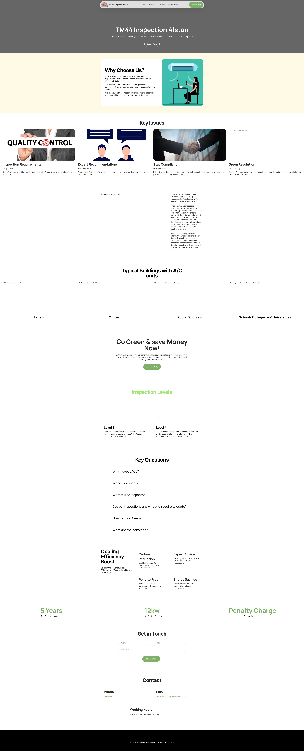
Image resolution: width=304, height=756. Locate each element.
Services (152, 5)
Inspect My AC (152, 367)
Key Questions (173, 5)
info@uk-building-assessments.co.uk (171, 696)
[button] (152, 471)
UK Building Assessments (118, 5)
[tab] (152, 471)
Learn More (152, 44)
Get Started (196, 5)
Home (144, 5)
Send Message (151, 659)
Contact (162, 5)
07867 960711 (109, 696)
